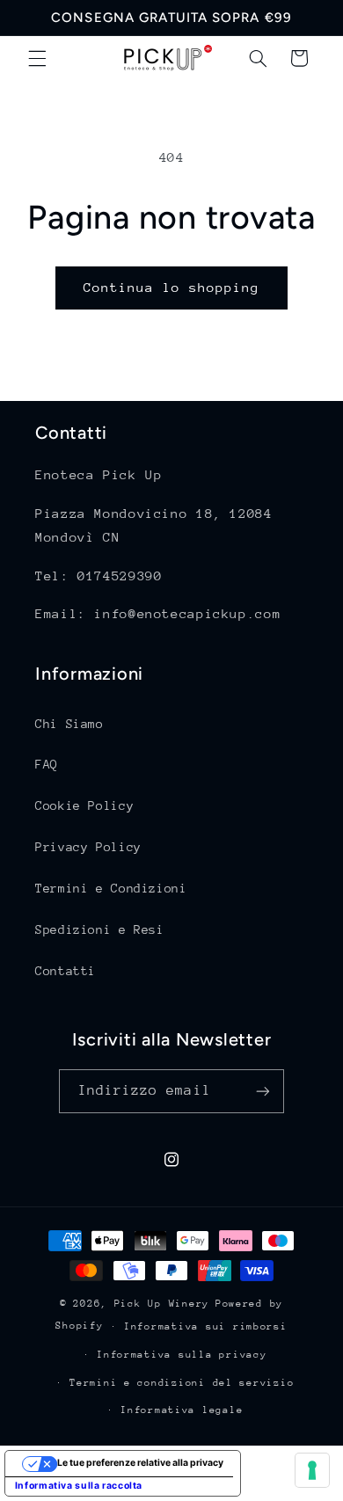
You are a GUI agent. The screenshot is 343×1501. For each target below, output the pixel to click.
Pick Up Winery (161, 1303)
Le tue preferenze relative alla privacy (140, 1462)
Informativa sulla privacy (181, 1354)
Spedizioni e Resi (99, 929)
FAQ (46, 764)
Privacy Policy (88, 847)
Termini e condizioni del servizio (181, 1382)
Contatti (65, 971)
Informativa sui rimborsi (206, 1326)
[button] (37, 58)
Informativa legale (181, 1410)
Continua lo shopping (172, 287)
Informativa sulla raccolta (78, 1485)
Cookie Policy (84, 805)
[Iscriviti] (263, 1090)
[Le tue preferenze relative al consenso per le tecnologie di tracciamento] (312, 1470)
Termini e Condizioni (111, 888)
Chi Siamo (69, 724)
